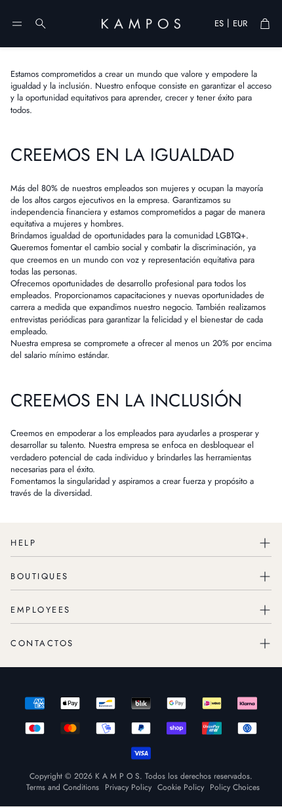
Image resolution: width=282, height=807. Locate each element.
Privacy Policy (128, 787)
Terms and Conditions (62, 787)
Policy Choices (235, 787)
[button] (17, 23)
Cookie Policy (180, 787)
